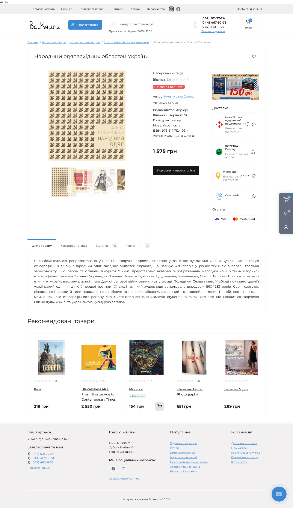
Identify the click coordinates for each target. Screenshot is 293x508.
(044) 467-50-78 (214, 22)
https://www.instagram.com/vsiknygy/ (123, 468)
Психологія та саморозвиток (189, 462)
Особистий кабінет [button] (249, 9)
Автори (135, 9)
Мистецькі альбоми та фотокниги (126, 42)
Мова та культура (54, 42)
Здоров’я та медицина (185, 466)
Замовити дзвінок (213, 31)
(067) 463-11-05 (212, 27)
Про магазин (239, 447)
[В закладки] (254, 56)
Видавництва (156, 9)
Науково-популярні (183, 457)
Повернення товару (244, 457)
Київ (37, 389)
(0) (169, 79)
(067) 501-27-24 (213, 18)
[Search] (113, 24)
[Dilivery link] (253, 124)
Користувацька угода (245, 452)
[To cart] (159, 406)
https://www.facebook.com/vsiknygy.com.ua (113, 468)
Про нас (66, 9)
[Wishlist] (68, 348)
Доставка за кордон (92, 9)
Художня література (183, 443)
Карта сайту (239, 462)
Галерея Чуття (236, 389)
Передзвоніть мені (39, 467)
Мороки (136, 389)
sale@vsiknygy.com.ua (124, 478)
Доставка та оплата (244, 443)
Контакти (118, 9)
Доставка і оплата (43, 9)
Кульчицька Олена (179, 96)
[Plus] (161, 423)
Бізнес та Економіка (183, 471)
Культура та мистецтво (84, 42)
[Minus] (131, 423)
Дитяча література (182, 452)
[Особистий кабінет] (286, 227)
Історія (174, 447)
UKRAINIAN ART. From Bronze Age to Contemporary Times (99, 394)
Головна (32, 42)
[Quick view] (68, 340)
